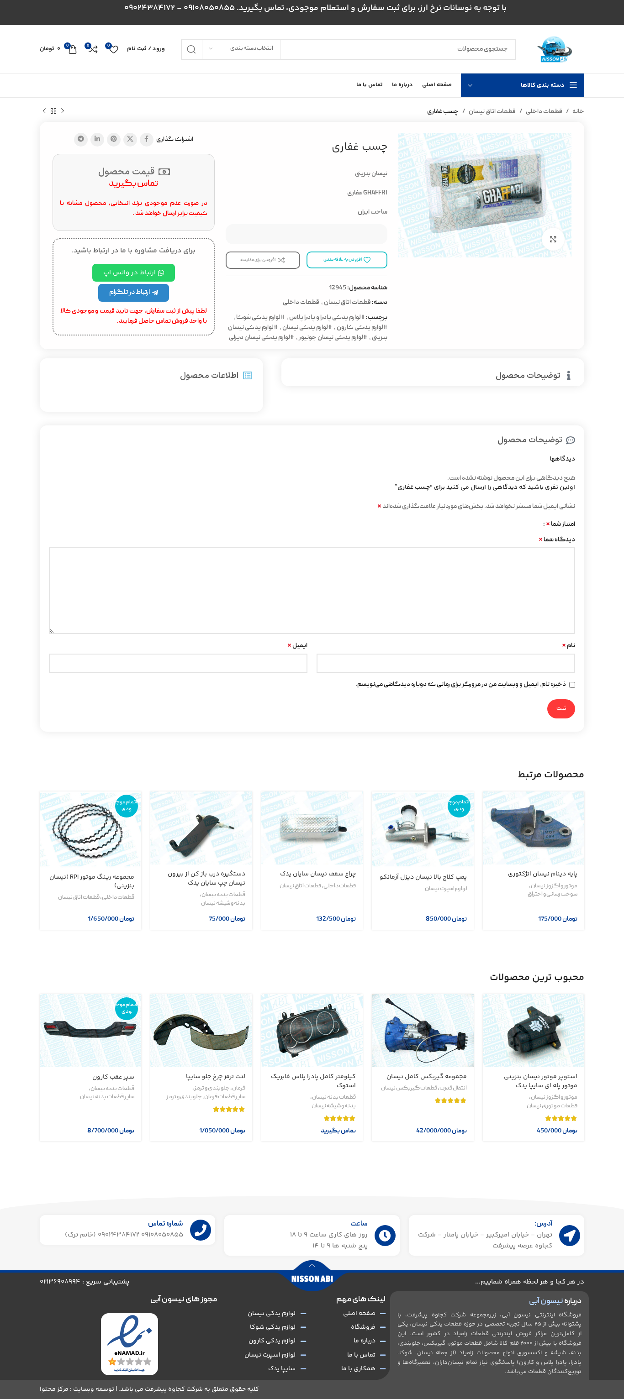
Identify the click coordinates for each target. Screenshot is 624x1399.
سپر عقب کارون (113, 1077)
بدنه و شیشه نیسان (223, 904)
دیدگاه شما (557, 540)
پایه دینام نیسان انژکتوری (542, 874)
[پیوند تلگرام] (81, 140)
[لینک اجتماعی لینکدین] (97, 140)
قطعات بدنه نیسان (223, 895)
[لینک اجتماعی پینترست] (114, 140)
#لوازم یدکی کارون (362, 327)
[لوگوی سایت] (554, 49)
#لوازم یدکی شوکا (260, 317)
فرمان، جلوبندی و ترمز (219, 1089)
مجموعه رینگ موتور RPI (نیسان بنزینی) (91, 881)
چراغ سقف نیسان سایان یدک (318, 874)
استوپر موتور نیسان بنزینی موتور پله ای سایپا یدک (540, 1081)
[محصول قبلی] (62, 111)
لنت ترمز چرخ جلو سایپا (215, 1077)
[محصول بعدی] (44, 111)
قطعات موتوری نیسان (552, 1106)
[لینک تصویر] (129, 1344)
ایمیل (297, 646)
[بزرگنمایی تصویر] (553, 239)
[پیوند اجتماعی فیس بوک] (146, 140)
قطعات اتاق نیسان (492, 111)
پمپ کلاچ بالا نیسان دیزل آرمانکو (423, 877)
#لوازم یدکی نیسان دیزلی (261, 337)
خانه (578, 111)
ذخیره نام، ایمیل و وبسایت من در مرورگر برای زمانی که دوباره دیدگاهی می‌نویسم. (460, 684)
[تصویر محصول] (533, 828)
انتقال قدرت (453, 1089)
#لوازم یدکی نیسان (307, 327)
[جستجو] (191, 49)
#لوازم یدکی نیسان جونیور (333, 337)
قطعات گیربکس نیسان (409, 1089)
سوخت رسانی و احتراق (552, 895)
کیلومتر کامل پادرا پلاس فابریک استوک (313, 1081)
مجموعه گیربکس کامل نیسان (426, 1077)
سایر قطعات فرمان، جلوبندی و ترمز (205, 1097)
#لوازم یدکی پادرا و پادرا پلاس (327, 317)
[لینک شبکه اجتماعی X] (130, 140)
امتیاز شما (560, 524)
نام (568, 646)
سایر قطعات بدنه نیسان (107, 1097)
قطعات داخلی (544, 111)
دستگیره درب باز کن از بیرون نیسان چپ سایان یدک (206, 878)
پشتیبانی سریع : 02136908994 (84, 1282)
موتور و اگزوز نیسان (554, 886)
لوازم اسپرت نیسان (446, 889)
